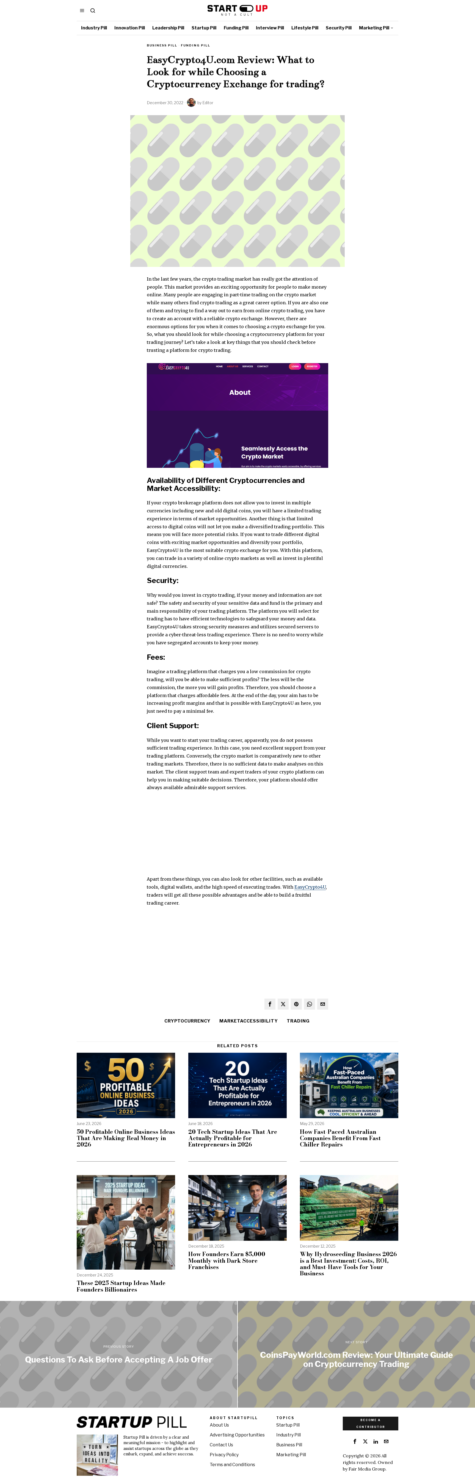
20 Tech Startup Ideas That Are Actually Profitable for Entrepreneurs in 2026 (232, 1138)
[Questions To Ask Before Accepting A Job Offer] (118, 1354)
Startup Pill (288, 1425)
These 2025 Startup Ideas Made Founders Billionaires (121, 1286)
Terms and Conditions (232, 1464)
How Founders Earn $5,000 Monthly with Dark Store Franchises (226, 1260)
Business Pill (162, 45)
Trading (298, 1021)
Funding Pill (195, 45)
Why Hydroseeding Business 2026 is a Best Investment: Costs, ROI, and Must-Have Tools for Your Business (348, 1263)
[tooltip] (269, 1004)
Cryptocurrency (187, 1021)
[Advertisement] (237, 836)
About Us (219, 1425)
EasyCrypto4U (310, 887)
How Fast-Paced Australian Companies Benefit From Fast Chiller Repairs (340, 1138)
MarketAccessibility (248, 1021)
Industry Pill (288, 1435)
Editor (207, 102)
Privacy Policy (224, 1454)
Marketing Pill (291, 1454)
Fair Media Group (367, 1469)
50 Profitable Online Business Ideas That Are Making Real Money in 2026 (126, 1138)
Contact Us (221, 1444)
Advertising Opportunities (237, 1435)
